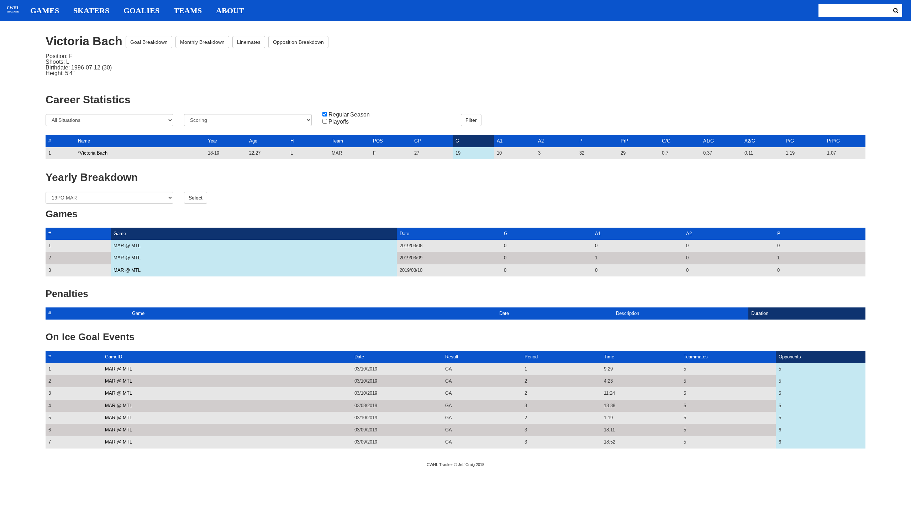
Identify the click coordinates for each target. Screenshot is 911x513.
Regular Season (349, 115)
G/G (666, 141)
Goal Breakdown (149, 42)
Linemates (248, 42)
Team (337, 141)
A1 (499, 141)
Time (609, 356)
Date (404, 233)
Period (531, 356)
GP (417, 141)
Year (212, 141)
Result (451, 356)
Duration (759, 313)
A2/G (749, 141)
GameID (113, 356)
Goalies (141, 11)
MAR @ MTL (127, 245)
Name (84, 141)
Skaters (91, 11)
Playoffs (338, 122)
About (230, 11)
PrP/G (833, 141)
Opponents (790, 356)
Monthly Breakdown (202, 42)
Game (120, 233)
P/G (790, 141)
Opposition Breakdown (298, 42)
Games (44, 11)
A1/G (708, 141)
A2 (541, 141)
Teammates (696, 356)
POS (378, 141)
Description (627, 313)
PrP (624, 141)
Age (253, 141)
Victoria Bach (93, 153)
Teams (188, 11)
